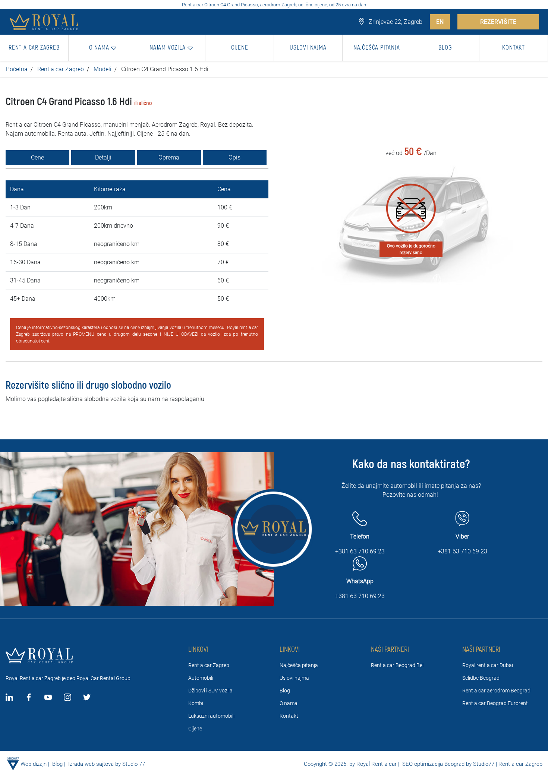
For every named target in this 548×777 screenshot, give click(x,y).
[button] (103, 48)
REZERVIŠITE (498, 21)
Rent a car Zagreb (60, 69)
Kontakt (289, 716)
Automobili (200, 678)
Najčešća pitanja (299, 665)
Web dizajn (34, 764)
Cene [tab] (37, 157)
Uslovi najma (294, 678)
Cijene (195, 729)
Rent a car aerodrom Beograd (496, 691)
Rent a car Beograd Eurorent (495, 703)
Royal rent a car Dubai (487, 665)
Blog (285, 691)
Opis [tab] (234, 157)
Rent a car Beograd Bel (397, 665)
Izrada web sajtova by (94, 764)
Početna (17, 69)
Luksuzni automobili (211, 716)
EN (440, 21)
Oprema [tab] (168, 157)
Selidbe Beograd (481, 678)
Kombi (195, 703)
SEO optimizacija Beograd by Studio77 (447, 764)
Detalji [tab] (103, 157)
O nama (288, 703)
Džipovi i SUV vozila (210, 691)
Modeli (102, 69)
